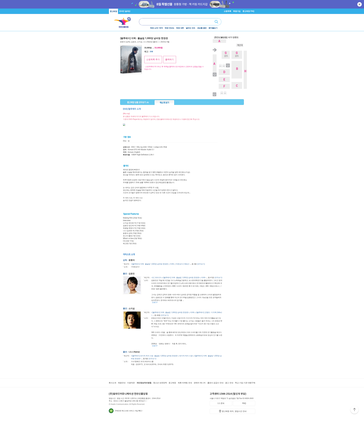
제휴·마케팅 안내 (185, 383)
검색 (216, 21)
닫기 (359, 4)
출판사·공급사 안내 (215, 383)
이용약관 (131, 383)
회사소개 (112, 383)
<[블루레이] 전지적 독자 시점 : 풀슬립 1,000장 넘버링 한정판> (154, 356)
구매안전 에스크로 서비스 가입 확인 (128, 411)
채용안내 (121, 383)
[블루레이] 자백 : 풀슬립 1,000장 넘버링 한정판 (144, 38)
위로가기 (354, 410)
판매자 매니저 (199, 383)
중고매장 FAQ (248, 11)
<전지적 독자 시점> (186, 356)
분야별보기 (213, 28)
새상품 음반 (202, 28)
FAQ (244, 403)
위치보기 (142, 401)
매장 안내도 (169, 28)
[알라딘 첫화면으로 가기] (124, 21)
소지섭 (139, 42)
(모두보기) (201, 264)
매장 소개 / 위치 (156, 28)
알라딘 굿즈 (190, 28)
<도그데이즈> (156, 277)
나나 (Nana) (147, 42)
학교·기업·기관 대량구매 (245, 383)
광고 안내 (229, 383)
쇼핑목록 (227, 11)
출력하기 (169, 59)
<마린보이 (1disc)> (182, 264)
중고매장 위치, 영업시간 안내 (234, 411)
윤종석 (122, 42)
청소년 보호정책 (160, 383)
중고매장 (113, 11)
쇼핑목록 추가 (153, 59)
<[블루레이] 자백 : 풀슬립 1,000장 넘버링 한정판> (150, 264)
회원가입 (237, 11)
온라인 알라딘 (124, 11)
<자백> (172, 264)
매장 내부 (180, 28)
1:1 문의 (221, 403)
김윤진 (133, 42)
